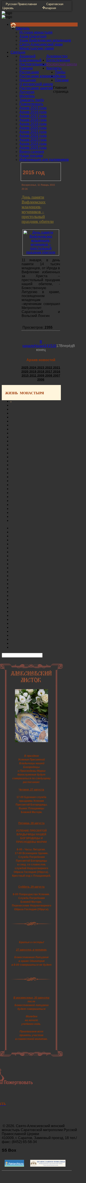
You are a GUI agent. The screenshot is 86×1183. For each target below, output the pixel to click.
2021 (56, 367)
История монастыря (35, 32)
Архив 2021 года (33, 132)
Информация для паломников (44, 159)
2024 (33, 367)
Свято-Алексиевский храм (41, 44)
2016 (56, 371)
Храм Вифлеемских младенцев (45, 40)
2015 (26, 375)
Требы (60, 72)
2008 (49, 375)
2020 (25, 371)
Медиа (60, 76)
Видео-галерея (31, 152)
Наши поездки (31, 155)
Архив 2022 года (33, 136)
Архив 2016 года (33, 112)
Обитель (23, 28)
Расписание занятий (36, 88)
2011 (33, 375)
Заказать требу (31, 100)
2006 (40, 379)
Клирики (26, 68)
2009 (41, 375)
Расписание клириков (37, 76)
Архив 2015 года (33, 108)
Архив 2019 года (33, 124)
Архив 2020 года (33, 128)
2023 (41, 367)
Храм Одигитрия (33, 36)
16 (54, 346)
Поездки (62, 80)
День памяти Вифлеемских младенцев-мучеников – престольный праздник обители (38, 209)
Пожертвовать (31, 104)
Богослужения (58, 60)
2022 (49, 367)
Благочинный (30, 60)
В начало (32, 344)
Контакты (54, 68)
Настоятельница (32, 64)
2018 (41, 371)
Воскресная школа (61, 64)
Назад (39, 346)
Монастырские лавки (36, 48)
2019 (33, 371)
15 (50, 346)
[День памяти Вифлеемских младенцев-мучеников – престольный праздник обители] (40, 252)
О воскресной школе (36, 84)
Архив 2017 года (33, 116)
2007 (56, 375)
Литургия (26, 92)
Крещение (27, 80)
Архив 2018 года (33, 120)
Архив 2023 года (33, 140)
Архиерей (27, 56)
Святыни (18, 52)
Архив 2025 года (33, 148)
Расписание (29, 72)
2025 (25, 367)
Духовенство (56, 56)
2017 (49, 371)
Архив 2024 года (33, 144)
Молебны (27, 96)
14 (46, 346)
